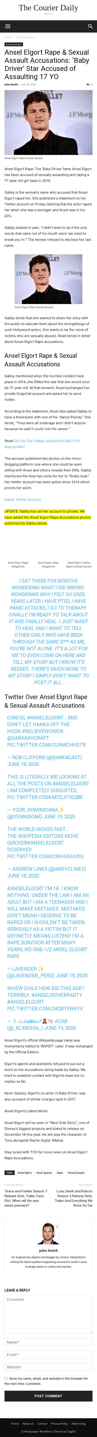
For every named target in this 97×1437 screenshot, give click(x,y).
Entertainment (25, 37)
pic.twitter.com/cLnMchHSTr (46, 745)
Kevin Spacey (44, 1172)
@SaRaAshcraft (28, 738)
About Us (28, 1423)
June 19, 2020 (23, 764)
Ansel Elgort (25, 1172)
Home (8, 37)
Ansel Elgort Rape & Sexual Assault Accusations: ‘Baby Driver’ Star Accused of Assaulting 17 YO (47, 64)
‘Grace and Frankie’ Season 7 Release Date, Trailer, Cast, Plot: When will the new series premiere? (26, 1198)
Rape (60, 1172)
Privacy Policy (59, 1423)
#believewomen (42, 731)
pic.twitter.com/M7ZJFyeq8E (45, 797)
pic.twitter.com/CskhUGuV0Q (45, 856)
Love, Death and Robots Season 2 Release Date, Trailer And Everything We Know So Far (73, 1198)
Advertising (79, 1423)
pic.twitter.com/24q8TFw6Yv (45, 1008)
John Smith (11, 84)
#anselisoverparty (56, 995)
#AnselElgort (45, 718)
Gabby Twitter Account (23, 499)
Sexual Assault (76, 1172)
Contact (42, 1423)
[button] (7, 26)
